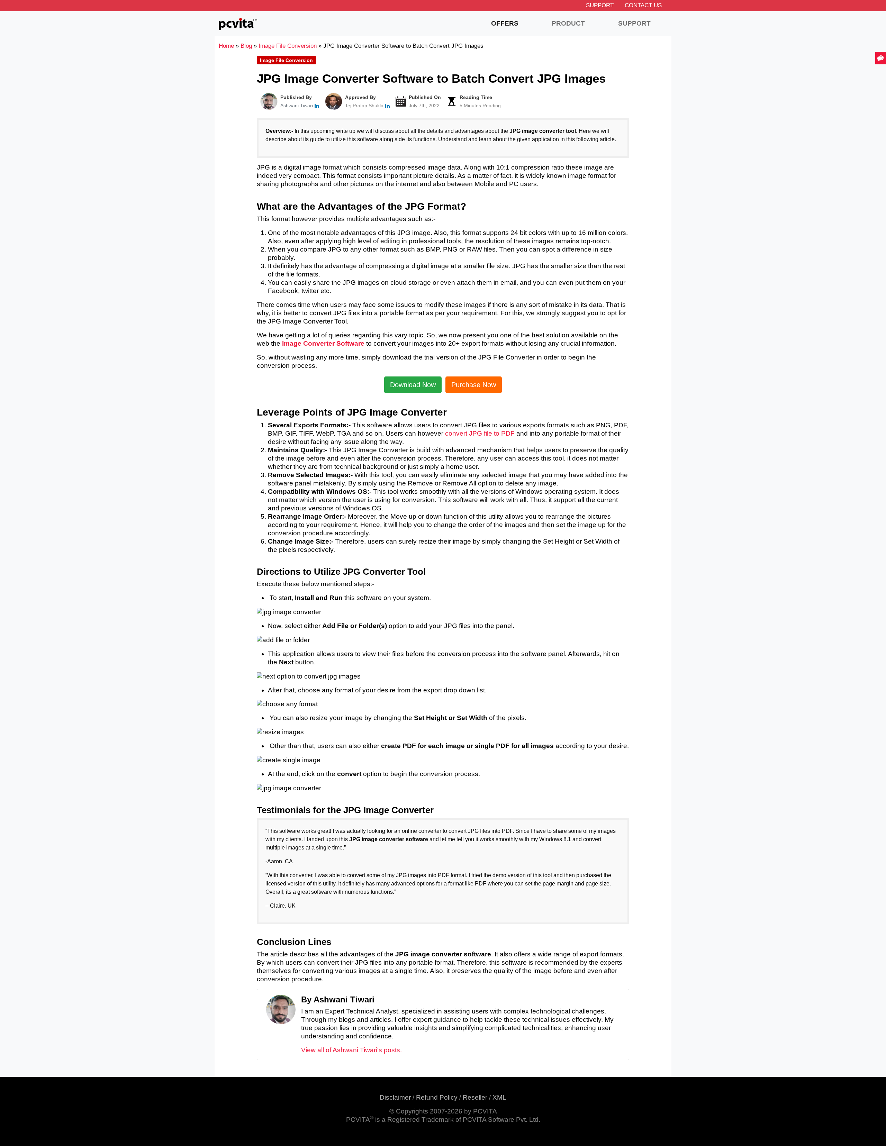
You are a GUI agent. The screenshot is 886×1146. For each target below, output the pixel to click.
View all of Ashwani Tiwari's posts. (351, 1050)
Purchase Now (473, 385)
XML (499, 1097)
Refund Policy (437, 1097)
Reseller (475, 1097)
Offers (504, 23)
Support (600, 5)
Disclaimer (395, 1097)
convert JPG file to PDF (480, 433)
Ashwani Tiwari (296, 105)
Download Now (413, 385)
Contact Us (643, 5)
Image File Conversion (286, 60)
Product (568, 23)
